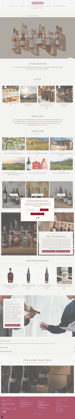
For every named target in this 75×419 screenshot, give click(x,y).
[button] (2, 417)
